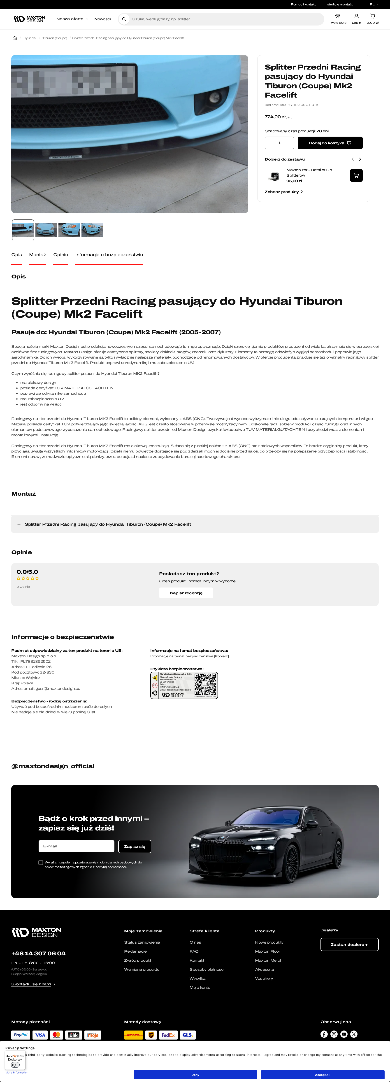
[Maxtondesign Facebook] (324, 1035)
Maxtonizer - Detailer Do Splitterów (309, 172)
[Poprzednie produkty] (352, 159)
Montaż (37, 255)
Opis (16, 255)
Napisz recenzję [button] (186, 593)
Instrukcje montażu (339, 4)
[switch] (15, 1065)
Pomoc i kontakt (303, 4)
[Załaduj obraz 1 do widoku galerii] (23, 230)
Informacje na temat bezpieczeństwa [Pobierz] (189, 656)
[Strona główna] (14, 38)
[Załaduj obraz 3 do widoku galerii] (69, 230)
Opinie (60, 255)
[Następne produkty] (360, 159)
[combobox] (226, 19)
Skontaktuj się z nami (31, 984)
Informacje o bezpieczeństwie (109, 255)
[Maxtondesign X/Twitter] (354, 1035)
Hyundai (29, 38)
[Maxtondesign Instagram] (334, 1035)
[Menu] (23, 1053)
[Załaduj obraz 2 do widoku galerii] (46, 230)
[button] (73, 19)
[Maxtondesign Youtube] (344, 1035)
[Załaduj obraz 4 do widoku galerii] (92, 230)
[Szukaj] (124, 19)
